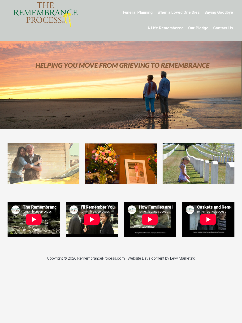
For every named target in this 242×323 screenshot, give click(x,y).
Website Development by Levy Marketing (161, 258)
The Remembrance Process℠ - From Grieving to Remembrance (45, 14)
